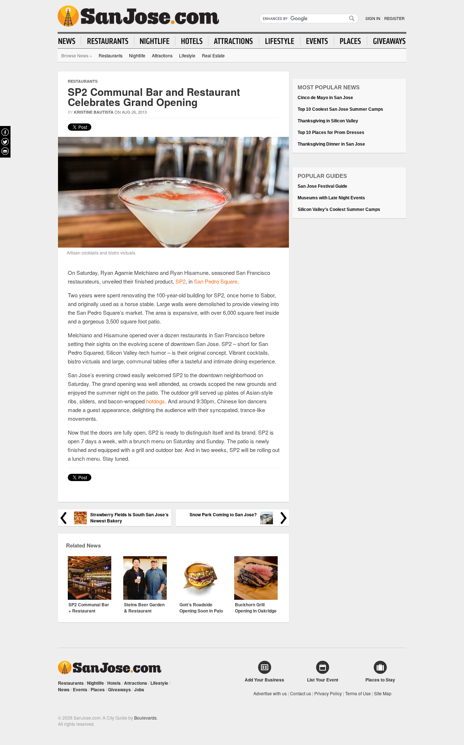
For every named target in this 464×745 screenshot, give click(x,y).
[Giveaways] (386, 41)
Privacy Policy (328, 693)
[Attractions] (233, 41)
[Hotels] (191, 41)
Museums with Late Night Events (331, 197)
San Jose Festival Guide (322, 186)
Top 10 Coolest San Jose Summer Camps (340, 109)
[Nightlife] (154, 41)
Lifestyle (187, 55)
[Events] (317, 41)
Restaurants (111, 55)
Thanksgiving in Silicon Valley (328, 120)
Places (98, 689)
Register (394, 18)
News (64, 689)
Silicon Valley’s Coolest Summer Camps (339, 209)
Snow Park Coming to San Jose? (223, 515)
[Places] (350, 41)
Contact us (300, 693)
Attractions (162, 55)
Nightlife (137, 55)
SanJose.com (138, 16)
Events (80, 689)
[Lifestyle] (280, 41)
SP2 (180, 281)
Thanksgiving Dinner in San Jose (331, 144)
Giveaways (119, 689)
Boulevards (145, 718)
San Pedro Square (215, 281)
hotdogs (155, 401)
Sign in (372, 18)
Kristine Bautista (93, 112)
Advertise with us (270, 693)
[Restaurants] (107, 41)
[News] (69, 41)
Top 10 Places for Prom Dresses (331, 132)
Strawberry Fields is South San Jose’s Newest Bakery (129, 518)
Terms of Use (358, 693)
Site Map (383, 693)
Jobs (139, 689)
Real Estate (213, 55)
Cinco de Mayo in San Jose (325, 97)
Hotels (114, 683)
